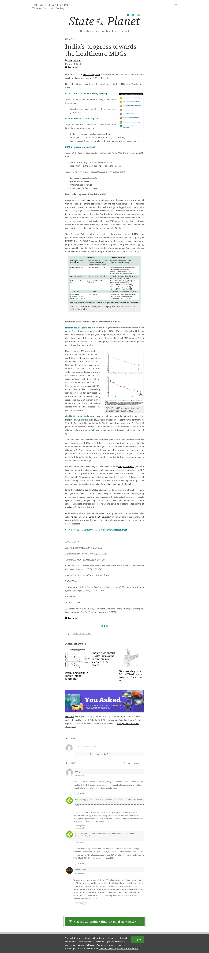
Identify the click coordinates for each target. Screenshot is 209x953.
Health (69, 39)
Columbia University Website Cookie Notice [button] (118, 948)
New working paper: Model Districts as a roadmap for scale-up (131, 676)
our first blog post (91, 74)
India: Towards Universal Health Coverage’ (91, 516)
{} (108, 754)
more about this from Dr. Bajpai (116, 484)
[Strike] (88, 754)
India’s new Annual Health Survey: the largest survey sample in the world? (103, 659)
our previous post (126, 466)
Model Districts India (82, 633)
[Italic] (81, 754)
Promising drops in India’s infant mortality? (76, 675)
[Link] (104, 754)
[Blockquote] (98, 754)
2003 (79, 200)
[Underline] (84, 754)
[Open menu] (175, 5)
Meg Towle (74, 60)
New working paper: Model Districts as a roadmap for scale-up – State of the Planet (108, 800)
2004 (87, 200)
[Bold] (77, 754)
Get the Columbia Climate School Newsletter (105, 922)
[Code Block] (101, 754)
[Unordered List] (94, 754)
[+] (111, 754)
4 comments (73, 67)
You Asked (69, 716)
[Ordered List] (91, 754)
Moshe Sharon (80, 870)
